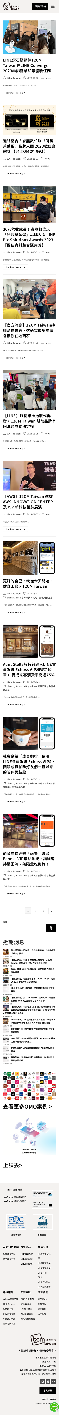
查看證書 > (16, 1234)
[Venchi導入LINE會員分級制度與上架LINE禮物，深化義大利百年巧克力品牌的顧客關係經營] (6, 1021)
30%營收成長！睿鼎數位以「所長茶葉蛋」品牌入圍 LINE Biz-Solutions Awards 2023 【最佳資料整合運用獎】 (29, 237)
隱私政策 (45, 1399)
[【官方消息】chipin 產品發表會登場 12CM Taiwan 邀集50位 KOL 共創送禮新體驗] (6, 961)
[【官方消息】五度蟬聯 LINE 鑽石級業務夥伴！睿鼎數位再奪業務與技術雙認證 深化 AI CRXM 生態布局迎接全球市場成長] (6, 1008)
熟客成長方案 (18, 786)
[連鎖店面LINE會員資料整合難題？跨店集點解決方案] (6, 1049)
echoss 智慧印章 (38, 686)
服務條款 (53, 1399)
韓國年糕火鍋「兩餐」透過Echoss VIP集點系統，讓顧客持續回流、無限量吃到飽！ (29, 859)
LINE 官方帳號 (23, 597)
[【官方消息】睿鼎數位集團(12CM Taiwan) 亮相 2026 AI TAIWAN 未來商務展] (6, 980)
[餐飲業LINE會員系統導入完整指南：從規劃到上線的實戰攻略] (6, 1059)
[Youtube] (53, 1381)
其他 (35, 597)
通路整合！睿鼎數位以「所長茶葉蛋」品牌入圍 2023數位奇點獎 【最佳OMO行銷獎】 (29, 146)
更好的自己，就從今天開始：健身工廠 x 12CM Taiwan (28, 583)
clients (10, 597)
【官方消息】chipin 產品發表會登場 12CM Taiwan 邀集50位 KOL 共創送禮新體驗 (31, 961)
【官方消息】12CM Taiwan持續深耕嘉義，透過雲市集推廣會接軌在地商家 (29, 330)
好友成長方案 (46, 597)
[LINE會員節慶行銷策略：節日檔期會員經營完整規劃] (6, 989)
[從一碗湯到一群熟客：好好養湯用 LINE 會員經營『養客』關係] (6, 952)
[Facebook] (48, 1381)
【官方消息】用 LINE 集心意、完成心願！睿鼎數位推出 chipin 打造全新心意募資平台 (33, 999)
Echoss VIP (21, 686)
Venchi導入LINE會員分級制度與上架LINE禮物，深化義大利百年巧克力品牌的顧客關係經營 (33, 1021)
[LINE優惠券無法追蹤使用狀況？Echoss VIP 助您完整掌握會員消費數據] (6, 1040)
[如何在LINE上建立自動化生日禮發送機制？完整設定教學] (6, 1030)
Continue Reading (17, 92)
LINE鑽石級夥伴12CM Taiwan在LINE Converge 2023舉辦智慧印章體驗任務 (27, 65)
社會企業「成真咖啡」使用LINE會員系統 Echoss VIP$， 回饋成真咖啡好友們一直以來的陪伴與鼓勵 (29, 764)
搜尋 (5, 922)
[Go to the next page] (51, 911)
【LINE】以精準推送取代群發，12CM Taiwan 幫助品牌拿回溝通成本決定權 (29, 421)
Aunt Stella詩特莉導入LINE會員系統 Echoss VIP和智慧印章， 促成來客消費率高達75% (29, 669)
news (48, 77)
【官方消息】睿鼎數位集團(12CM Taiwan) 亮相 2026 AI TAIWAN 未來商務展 (33, 980)
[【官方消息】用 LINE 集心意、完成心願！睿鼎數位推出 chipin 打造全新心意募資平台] (6, 999)
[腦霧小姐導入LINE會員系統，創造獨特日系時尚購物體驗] (6, 971)
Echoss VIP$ (36, 783)
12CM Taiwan (14, 77)
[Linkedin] (42, 1381)
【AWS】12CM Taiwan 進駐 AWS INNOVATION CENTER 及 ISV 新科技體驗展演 (28, 501)
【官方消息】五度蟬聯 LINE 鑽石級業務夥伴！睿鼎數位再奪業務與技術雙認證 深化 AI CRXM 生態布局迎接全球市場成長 (29, 1010)
